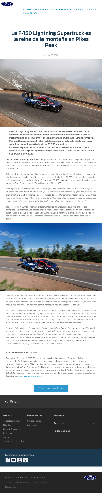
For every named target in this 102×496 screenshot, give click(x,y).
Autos (6, 437)
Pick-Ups (7, 433)
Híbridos (7, 425)
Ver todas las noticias (51, 388)
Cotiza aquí (32, 425)
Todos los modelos (11, 421)
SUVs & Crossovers (11, 429)
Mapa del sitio (10, 487)
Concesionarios (34, 421)
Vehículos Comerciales (13, 441)
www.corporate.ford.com (31, 376)
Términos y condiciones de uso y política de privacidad (26, 482)
